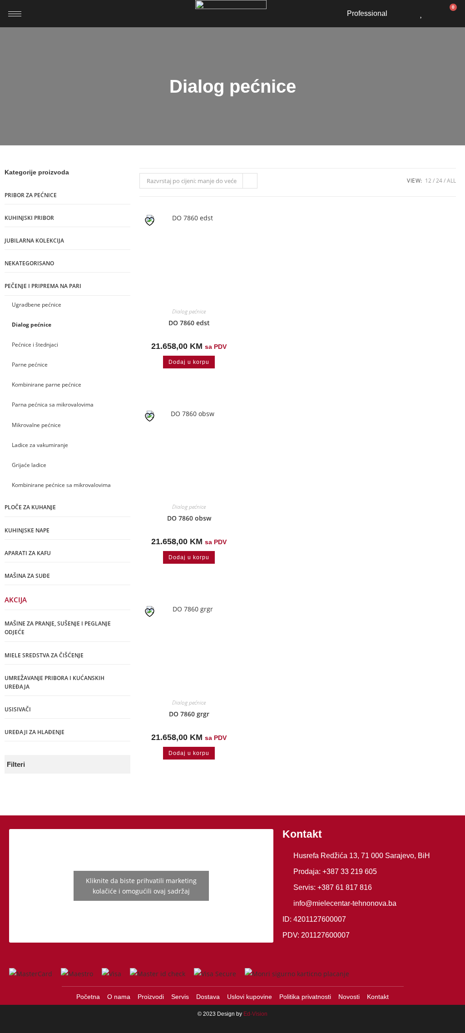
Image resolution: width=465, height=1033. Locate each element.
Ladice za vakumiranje (40, 445)
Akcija (16, 599)
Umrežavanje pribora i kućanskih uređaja (54, 682)
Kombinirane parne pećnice (46, 384)
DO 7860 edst (189, 322)
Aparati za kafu (28, 553)
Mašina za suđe (27, 576)
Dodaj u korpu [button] (188, 362)
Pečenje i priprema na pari (43, 286)
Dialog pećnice (31, 324)
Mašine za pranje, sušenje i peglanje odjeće (58, 628)
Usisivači (18, 709)
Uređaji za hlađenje (34, 732)
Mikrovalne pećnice (36, 425)
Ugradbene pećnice (36, 304)
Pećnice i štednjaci (35, 344)
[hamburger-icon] (15, 14)
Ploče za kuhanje (30, 507)
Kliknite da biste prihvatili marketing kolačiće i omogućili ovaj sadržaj (141, 885)
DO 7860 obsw (189, 518)
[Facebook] (290, 951)
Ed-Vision (255, 1014)
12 (428, 180)
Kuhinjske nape (27, 530)
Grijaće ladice (29, 465)
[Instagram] (309, 951)
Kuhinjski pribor (29, 218)
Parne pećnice (30, 364)
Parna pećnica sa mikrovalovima (53, 404)
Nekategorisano (29, 263)
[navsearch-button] (405, 12)
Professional (367, 13)
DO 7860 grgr (189, 714)
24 (439, 180)
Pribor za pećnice (31, 195)
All (451, 180)
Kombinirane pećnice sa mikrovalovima (61, 485)
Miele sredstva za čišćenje (44, 655)
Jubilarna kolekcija (34, 240)
